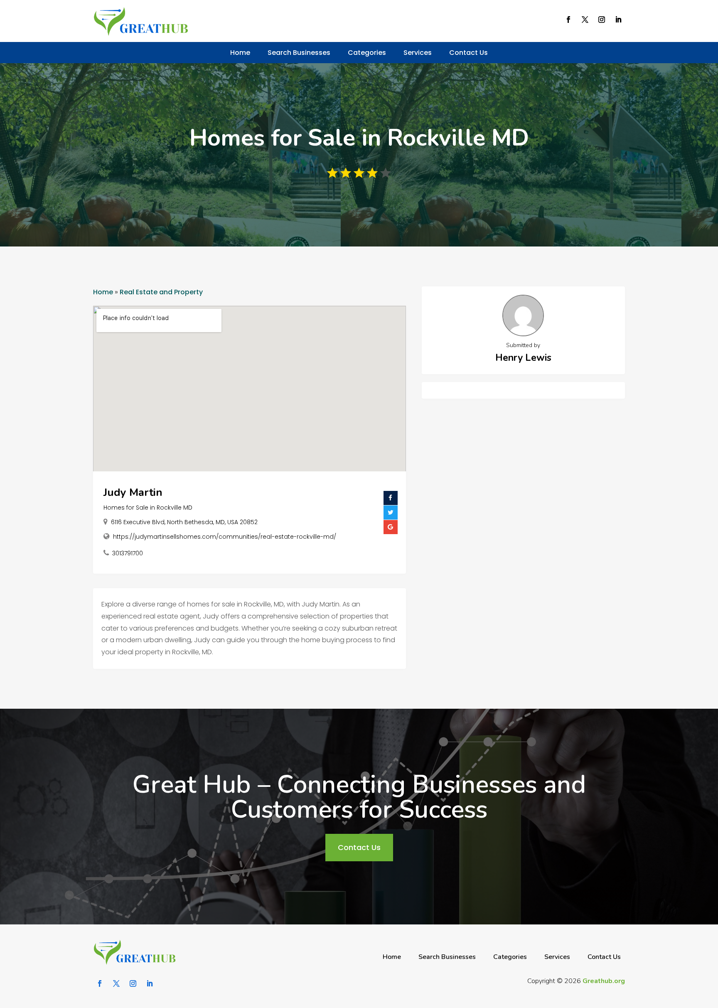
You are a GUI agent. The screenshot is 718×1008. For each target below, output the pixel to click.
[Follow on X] (585, 19)
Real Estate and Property (161, 292)
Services (417, 52)
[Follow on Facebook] (568, 19)
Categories (367, 52)
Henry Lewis (523, 357)
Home (240, 52)
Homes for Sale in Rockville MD (147, 507)
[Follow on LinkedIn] (618, 19)
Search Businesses (299, 52)
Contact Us (468, 52)
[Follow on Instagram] (601, 19)
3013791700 (127, 553)
